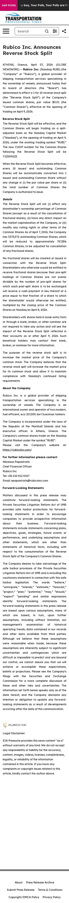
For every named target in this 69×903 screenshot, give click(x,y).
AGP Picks (9, 5)
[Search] (47, 31)
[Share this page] (64, 31)
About (19, 882)
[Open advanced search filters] (55, 31)
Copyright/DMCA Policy (24, 897)
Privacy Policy (52, 897)
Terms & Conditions (50, 889)
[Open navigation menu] (6, 31)
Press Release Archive (40, 882)
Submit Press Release (20, 889)
